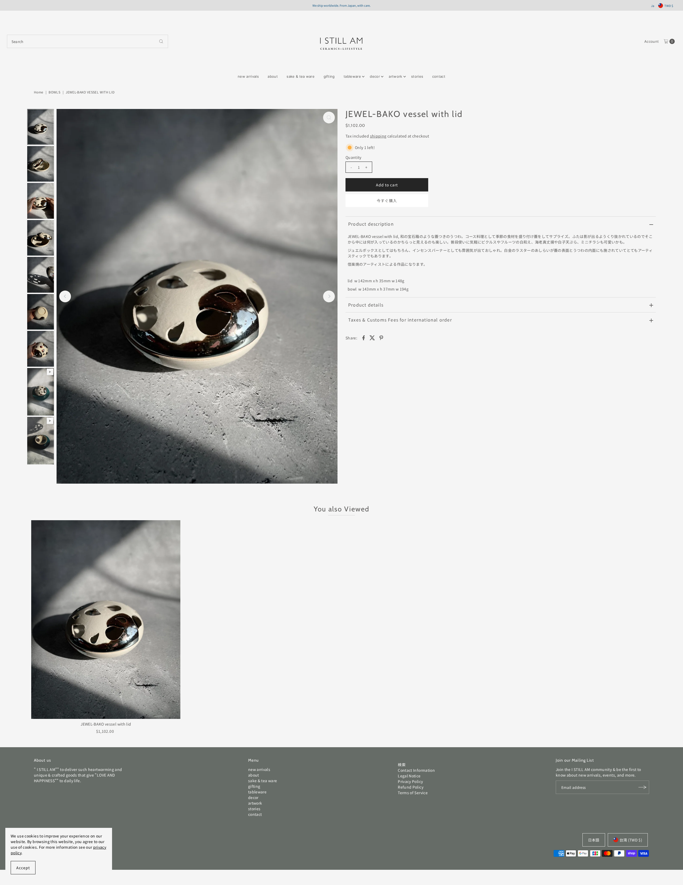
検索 (402, 764)
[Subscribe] (642, 787)
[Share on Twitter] (372, 337)
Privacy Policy (410, 781)
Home (38, 92)
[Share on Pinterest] (381, 337)
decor (375, 76)
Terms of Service (413, 792)
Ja (652, 5)
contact (438, 76)
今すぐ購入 (387, 200)
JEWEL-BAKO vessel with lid (106, 724)
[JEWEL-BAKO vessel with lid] (105, 619)
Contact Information (416, 770)
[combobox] (87, 41)
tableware (352, 76)
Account (651, 41)
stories (417, 76)
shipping (378, 136)
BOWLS (54, 92)
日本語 (593, 840)
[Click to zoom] (329, 117)
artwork (395, 76)
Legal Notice (409, 775)
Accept (23, 867)
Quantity (354, 157)
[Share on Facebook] (363, 337)
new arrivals (248, 76)
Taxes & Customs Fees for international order (400, 319)
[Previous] (65, 296)
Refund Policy (410, 787)
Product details (365, 304)
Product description (371, 224)
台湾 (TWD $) (631, 840)
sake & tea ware (301, 76)
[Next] (329, 296)
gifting (329, 76)
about (273, 76)
